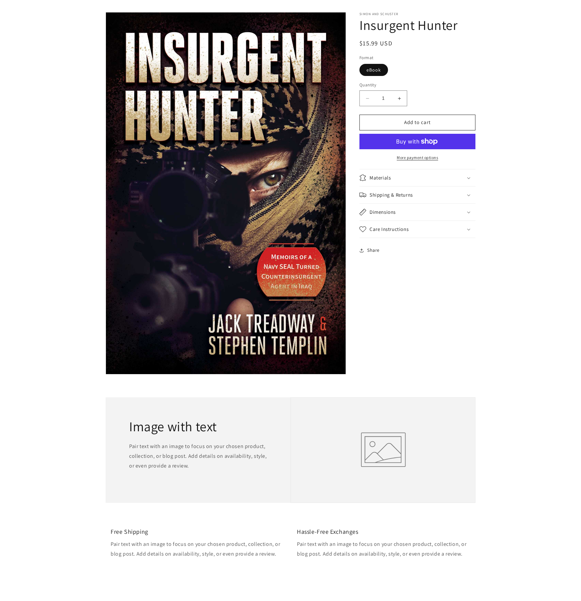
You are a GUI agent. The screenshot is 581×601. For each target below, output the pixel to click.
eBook (373, 70)
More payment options (417, 157)
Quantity (367, 85)
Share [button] (373, 250)
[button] (417, 177)
